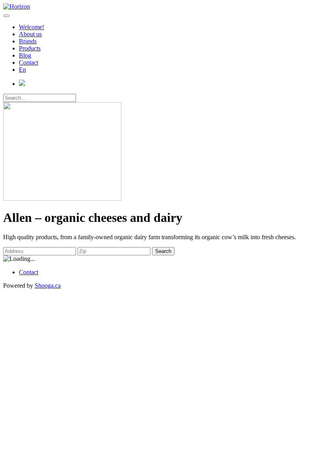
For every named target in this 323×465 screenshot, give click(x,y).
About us (30, 34)
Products (30, 48)
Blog (25, 55)
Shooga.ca (48, 285)
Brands (28, 41)
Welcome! (31, 27)
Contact (28, 62)
